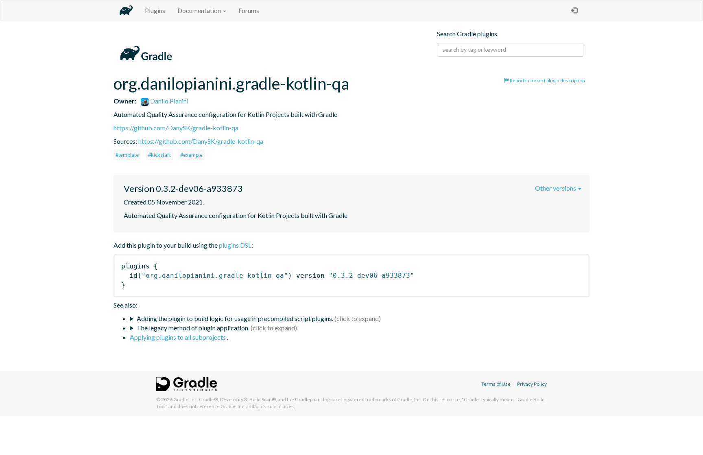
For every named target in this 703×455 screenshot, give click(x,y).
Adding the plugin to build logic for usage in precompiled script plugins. (235, 318)
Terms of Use (496, 384)
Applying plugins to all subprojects (178, 337)
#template (127, 155)
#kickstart (159, 155)
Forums (248, 10)
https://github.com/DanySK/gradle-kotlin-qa (176, 128)
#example (191, 155)
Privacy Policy (532, 384)
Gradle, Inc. (185, 399)
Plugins (155, 10)
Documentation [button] (199, 10)
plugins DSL (235, 245)
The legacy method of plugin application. (193, 328)
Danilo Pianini (168, 101)
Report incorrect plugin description (547, 80)
